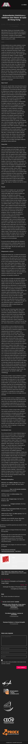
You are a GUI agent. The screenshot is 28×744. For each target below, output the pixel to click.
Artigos (23, 24)
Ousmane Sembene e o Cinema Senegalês (14, 622)
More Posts (14, 565)
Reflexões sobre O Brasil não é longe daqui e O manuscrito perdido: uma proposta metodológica (14, 606)
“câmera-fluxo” (7, 571)
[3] (19, 166)
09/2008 (12, 571)
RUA (4, 24)
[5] (7, 372)
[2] (9, 157)
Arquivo (16, 571)
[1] (17, 104)
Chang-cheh (20, 571)
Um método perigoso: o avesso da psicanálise (14, 614)
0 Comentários (15, 26)
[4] (8, 217)
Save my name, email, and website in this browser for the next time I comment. (13, 662)
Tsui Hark (7, 574)
